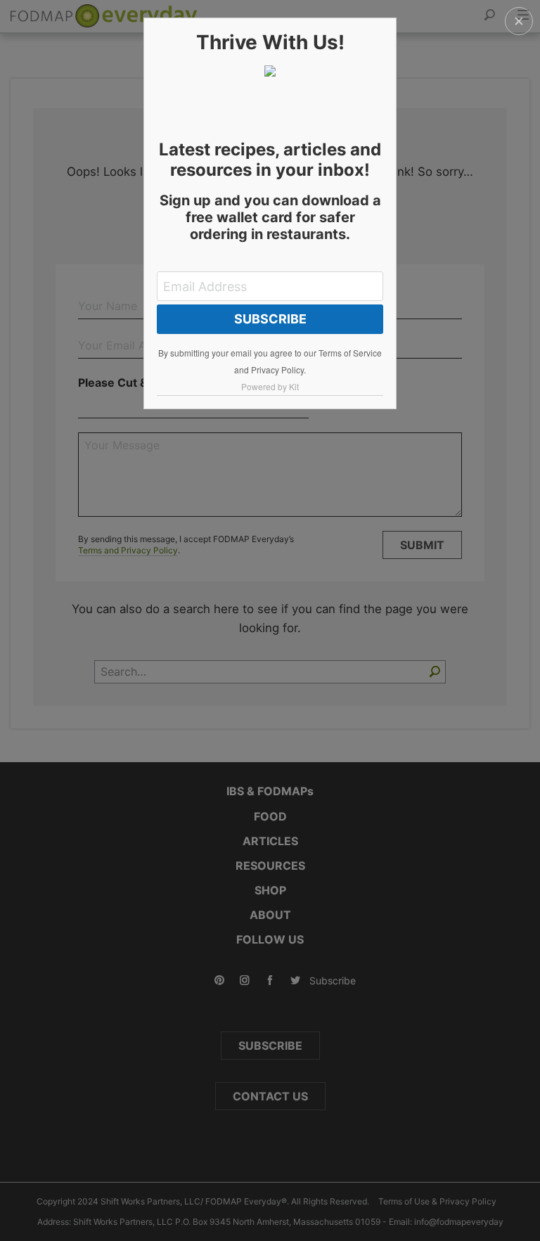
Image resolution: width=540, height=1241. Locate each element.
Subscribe (270, 318)
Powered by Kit (270, 386)
